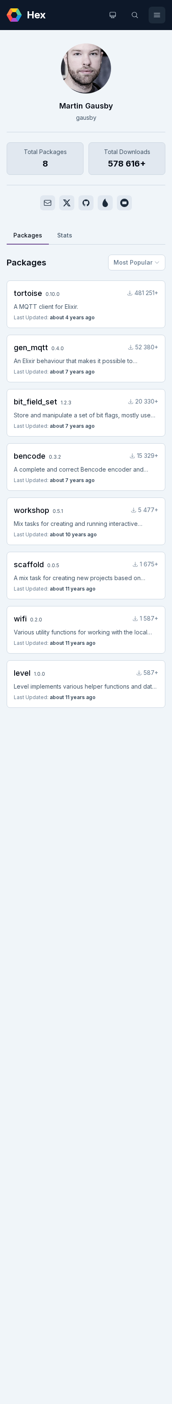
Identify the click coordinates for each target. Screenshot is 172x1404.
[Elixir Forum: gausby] (105, 202)
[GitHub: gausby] (86, 202)
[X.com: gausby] (66, 202)
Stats (64, 235)
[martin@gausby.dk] (47, 202)
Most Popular (133, 262)
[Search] (135, 15)
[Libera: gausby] (124, 202)
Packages (27, 235)
